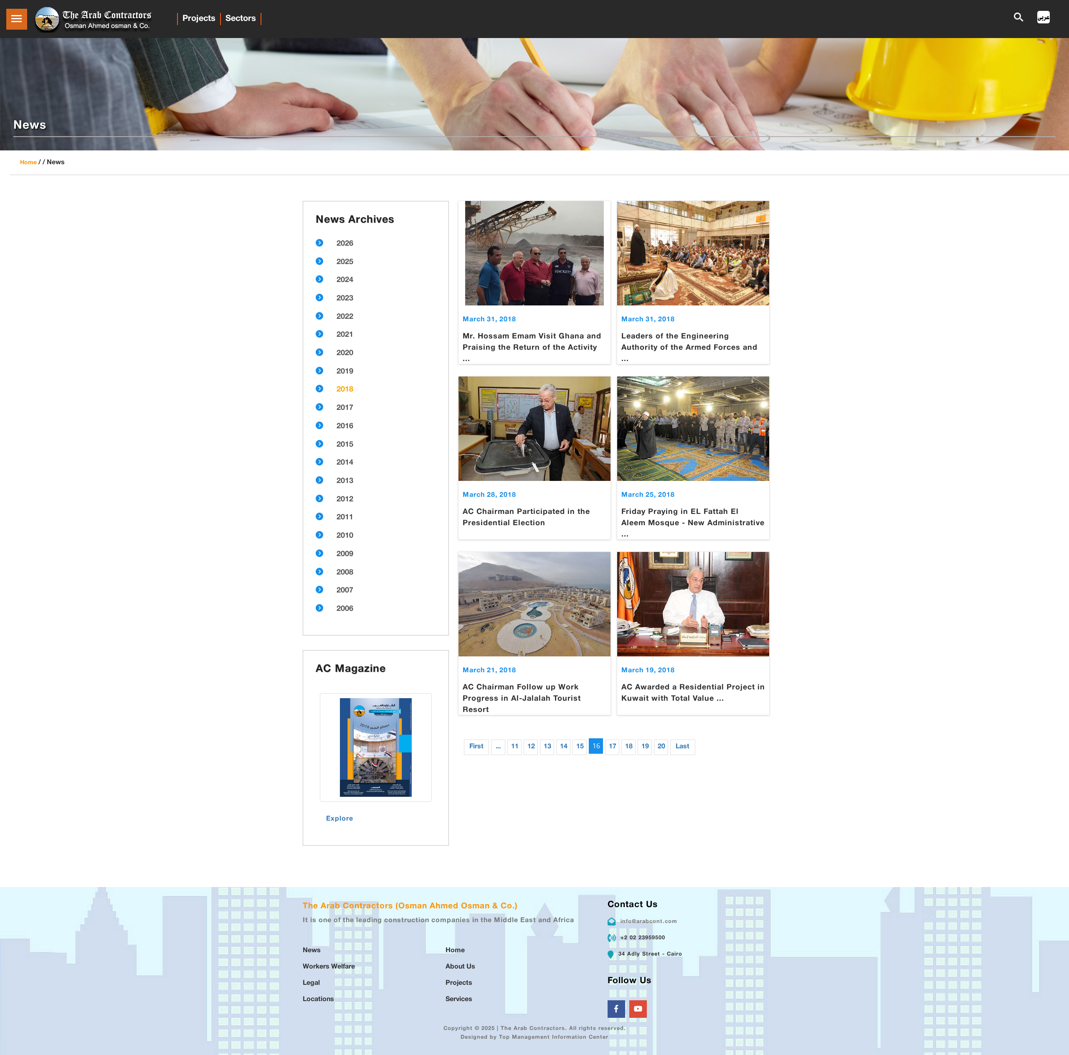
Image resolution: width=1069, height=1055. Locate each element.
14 (563, 747)
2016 (345, 426)
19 (645, 747)
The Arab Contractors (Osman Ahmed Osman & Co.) (410, 906)
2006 (345, 609)
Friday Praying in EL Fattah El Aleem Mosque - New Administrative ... (693, 523)
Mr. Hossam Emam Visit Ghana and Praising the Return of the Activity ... (532, 348)
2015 (345, 445)
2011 (345, 517)
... (498, 747)
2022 (345, 317)
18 (629, 747)
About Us (460, 967)
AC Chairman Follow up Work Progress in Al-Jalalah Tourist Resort (522, 699)
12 (531, 747)
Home (28, 162)
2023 (345, 298)
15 (580, 747)
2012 (345, 499)
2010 (345, 536)
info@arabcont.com (649, 921)
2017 (345, 408)
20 (661, 747)
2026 (345, 244)
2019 (345, 371)
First (476, 747)
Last (682, 747)
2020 (345, 353)
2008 (345, 572)
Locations (318, 1000)
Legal (311, 983)
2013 (345, 481)
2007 (345, 590)
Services (459, 1000)
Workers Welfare (329, 967)
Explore (339, 819)
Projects (198, 19)
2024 (345, 280)
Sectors (240, 19)
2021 (345, 335)
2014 (345, 463)
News (312, 951)
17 (612, 747)
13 (547, 747)
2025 (345, 262)
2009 (345, 554)
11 (515, 747)
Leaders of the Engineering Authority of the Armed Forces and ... (689, 348)
